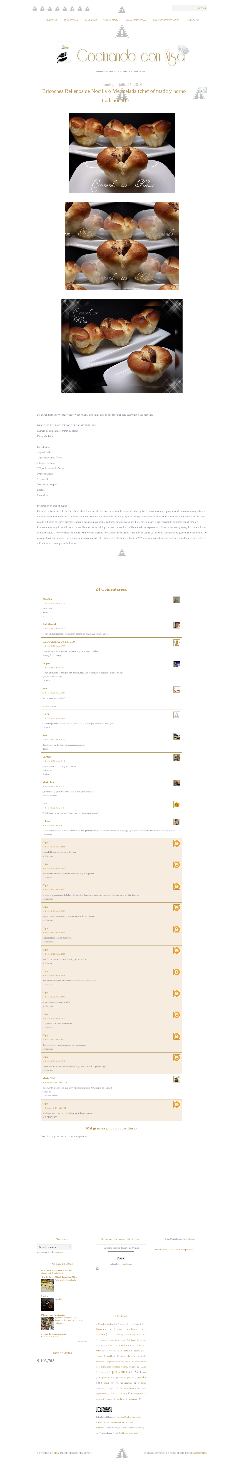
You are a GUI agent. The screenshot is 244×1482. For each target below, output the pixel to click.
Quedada (123, 1388)
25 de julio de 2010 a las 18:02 (54, 667)
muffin (143, 1367)
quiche (134, 1388)
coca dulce (129, 1334)
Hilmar (46, 821)
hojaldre (110, 1355)
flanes (126, 1350)
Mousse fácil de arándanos (52, 1273)
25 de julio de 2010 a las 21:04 (54, 739)
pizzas (105, 1382)
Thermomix (51, 19)
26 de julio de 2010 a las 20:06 (54, 932)
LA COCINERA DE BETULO (59, 641)
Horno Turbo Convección (166, 19)
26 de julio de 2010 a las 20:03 (54, 889)
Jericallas (58, 1299)
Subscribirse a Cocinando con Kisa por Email (174, 1249)
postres (116, 1382)
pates (129, 1377)
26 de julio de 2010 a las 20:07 (54, 954)
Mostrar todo (82, 1342)
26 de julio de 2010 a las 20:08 (54, 975)
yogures (132, 1398)
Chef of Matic (110, 19)
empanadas (108, 1345)
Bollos (120, 1329)
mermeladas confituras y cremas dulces (118, 1366)
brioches (135, 1329)
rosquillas (103, 1393)
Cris (45, 803)
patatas (119, 1377)
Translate (59, 1252)
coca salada (142, 1335)
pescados (141, 1377)
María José (48, 782)
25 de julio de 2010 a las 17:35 (54, 646)
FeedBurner (127, 1263)
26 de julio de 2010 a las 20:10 (54, 1018)
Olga (45, 842)
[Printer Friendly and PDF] (123, 558)
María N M (49, 1078)
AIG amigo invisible (105, 1324)
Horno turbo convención (130, 1355)
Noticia (104, 1372)
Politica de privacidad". (129, 1432)
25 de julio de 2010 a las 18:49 (54, 718)
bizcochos (102, 1329)
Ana (45, 735)
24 (202, 90)
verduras (121, 1398)
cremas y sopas (118, 1339)
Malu (45, 688)
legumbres (112, 1361)
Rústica (44, 1296)
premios (129, 1382)
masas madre (141, 1361)
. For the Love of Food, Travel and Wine (59, 1277)
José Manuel (49, 624)
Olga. (57, 1453)
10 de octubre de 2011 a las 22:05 (55, 1082)
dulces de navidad (138, 1339)
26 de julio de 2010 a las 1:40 (53, 808)
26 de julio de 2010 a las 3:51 (53, 825)
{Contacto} (193, 19)
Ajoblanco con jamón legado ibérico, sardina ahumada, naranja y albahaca (69, 1320)
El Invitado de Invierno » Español (56, 1270)
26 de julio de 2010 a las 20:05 (54, 911)
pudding (104, 1388)
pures (113, 1388)
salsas (113, 1393)
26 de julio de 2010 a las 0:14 (53, 786)
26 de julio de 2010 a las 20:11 (54, 1061)
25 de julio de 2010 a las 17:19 (54, 603)
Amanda (47, 599)
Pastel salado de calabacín (65, 1280)
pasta (144, 1372)
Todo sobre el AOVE (49, 1336)
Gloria (46, 714)
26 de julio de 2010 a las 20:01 (54, 846)
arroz (123, 1323)
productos (142, 1382)
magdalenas (125, 1361)
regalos (143, 1388)
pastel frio (106, 1377)
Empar (46, 663)
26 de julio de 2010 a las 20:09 (54, 997)
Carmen (47, 757)
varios (110, 1398)
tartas (123, 1393)
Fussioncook (71, 19)
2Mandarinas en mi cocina (53, 1314)
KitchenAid (90, 19)
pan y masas (121, 1371)
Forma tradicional (135, 19)
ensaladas (123, 1345)
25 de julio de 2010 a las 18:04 (54, 693)
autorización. (200, 1453)
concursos (104, 1340)
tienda (135, 1394)
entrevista (116, 1351)
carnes (101, 1334)
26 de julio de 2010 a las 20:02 (54, 868)
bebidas (136, 1323)
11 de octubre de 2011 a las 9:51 (54, 1108)
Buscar (202, 8)
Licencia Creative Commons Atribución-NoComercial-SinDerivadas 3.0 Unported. (118, 1422)
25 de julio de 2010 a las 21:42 (54, 761)
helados (99, 1356)
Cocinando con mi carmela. (53, 1333)
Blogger (191, 1238)
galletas (137, 1350)
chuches (119, 1335)
